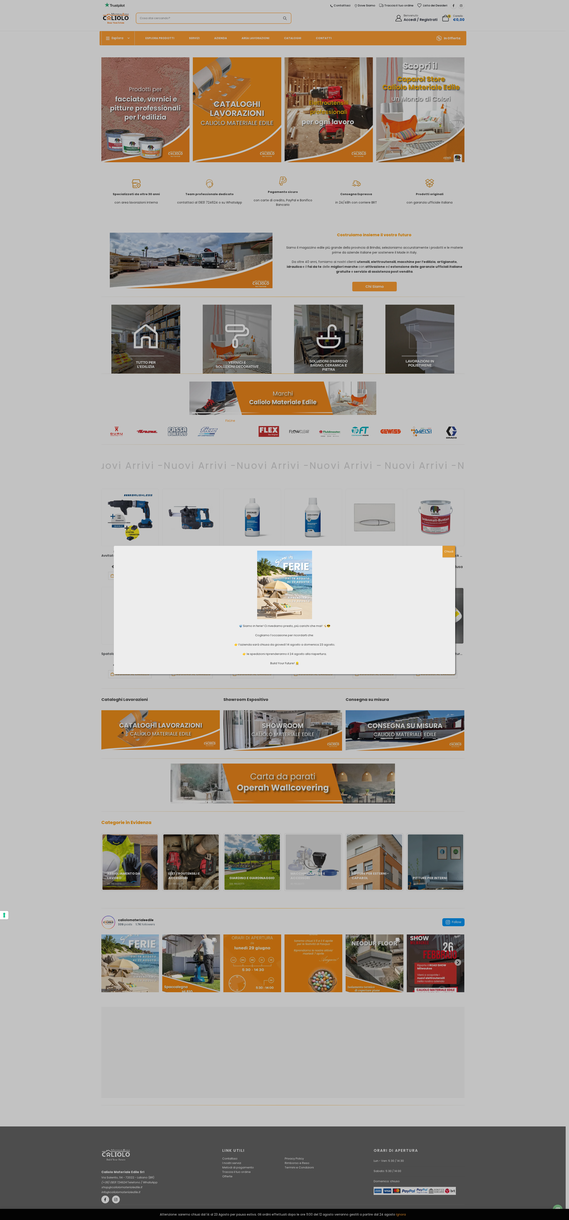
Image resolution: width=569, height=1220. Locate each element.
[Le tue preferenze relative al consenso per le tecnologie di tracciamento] (4, 915)
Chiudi (448, 551)
